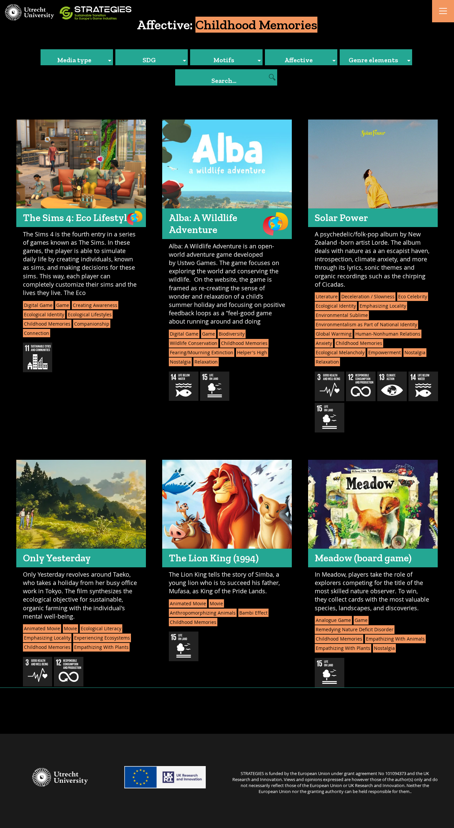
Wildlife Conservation (193, 343)
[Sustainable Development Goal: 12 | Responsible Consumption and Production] (361, 386)
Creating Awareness (95, 305)
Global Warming (334, 334)
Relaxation (206, 362)
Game (62, 305)
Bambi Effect (253, 613)
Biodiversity (232, 334)
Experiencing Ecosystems (102, 638)
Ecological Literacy (101, 628)
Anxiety (324, 343)
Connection (36, 333)
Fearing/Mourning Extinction (201, 352)
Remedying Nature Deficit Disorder (355, 629)
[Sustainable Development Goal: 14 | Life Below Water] (183, 386)
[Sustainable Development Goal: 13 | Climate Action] (392, 386)
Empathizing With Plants (101, 647)
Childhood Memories (47, 324)
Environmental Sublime (342, 315)
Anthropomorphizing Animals (203, 613)
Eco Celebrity (412, 296)
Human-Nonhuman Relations (387, 334)
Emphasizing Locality (383, 306)
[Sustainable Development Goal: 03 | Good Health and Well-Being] (329, 386)
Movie (70, 628)
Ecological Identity (44, 314)
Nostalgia (180, 362)
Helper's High (252, 352)
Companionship (91, 324)
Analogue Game (333, 620)
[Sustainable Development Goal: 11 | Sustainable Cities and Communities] (38, 357)
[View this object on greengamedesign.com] (135, 217)
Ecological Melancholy (340, 352)
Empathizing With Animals (395, 639)
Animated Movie (42, 628)
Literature (327, 296)
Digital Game (38, 305)
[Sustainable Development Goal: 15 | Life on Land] (215, 386)
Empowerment (384, 352)
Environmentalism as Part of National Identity (366, 324)
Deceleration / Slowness (368, 296)
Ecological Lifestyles (90, 314)
